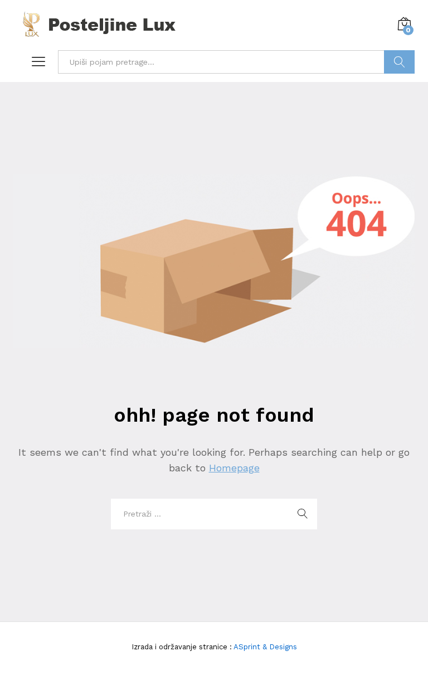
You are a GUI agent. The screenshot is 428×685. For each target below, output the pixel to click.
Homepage (234, 468)
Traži (399, 62)
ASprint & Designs (264, 647)
